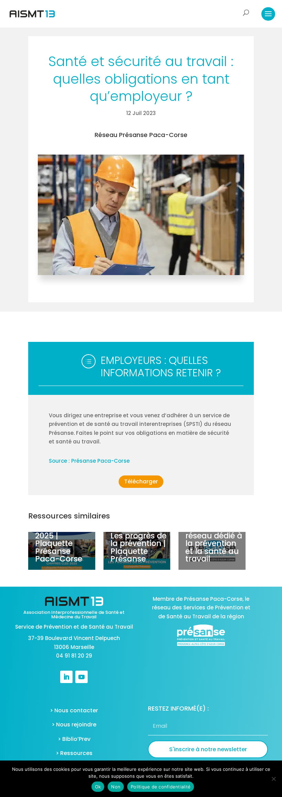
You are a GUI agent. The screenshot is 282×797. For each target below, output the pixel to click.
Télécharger (141, 481)
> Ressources (74, 753)
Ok (98, 786)
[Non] (273, 778)
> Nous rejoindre (74, 724)
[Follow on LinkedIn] (66, 677)
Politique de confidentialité (161, 786)
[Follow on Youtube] (81, 677)
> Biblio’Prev (74, 739)
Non (115, 786)
